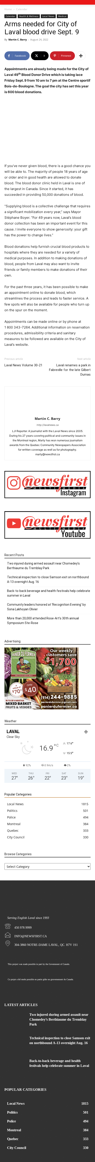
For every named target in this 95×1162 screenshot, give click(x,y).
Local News (48, 16)
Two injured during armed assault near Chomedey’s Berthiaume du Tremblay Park (43, 566)
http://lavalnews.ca (48, 424)
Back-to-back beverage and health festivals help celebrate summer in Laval (48, 593)
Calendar (21, 9)
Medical (62, 16)
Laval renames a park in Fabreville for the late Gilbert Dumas (70, 369)
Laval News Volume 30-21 (23, 365)
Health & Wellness (28, 16)
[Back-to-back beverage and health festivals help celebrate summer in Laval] (15, 1066)
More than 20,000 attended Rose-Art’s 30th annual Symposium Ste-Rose (43, 621)
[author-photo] (47, 412)
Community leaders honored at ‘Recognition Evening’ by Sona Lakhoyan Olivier (46, 607)
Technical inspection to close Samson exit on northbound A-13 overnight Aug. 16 (48, 579)
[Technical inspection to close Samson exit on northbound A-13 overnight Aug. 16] (15, 1043)
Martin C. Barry (17, 39)
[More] (81, 55)
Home (8, 9)
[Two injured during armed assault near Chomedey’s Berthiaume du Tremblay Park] (15, 1020)
